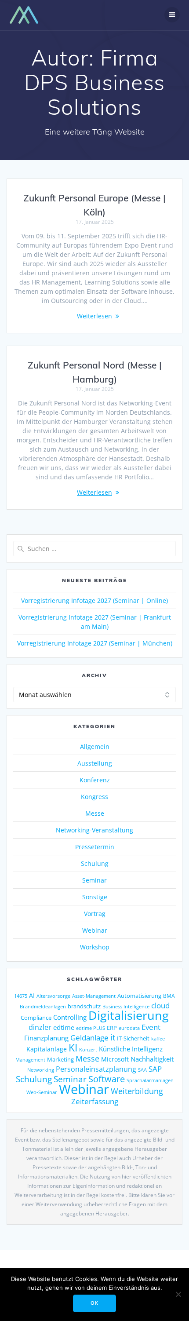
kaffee (158, 1038)
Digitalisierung (128, 1015)
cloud (160, 1005)
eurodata (129, 1028)
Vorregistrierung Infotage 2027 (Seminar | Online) (94, 600)
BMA (169, 996)
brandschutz (84, 1006)
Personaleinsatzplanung (96, 1069)
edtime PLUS (90, 1028)
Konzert (88, 1049)
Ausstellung (94, 763)
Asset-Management (94, 996)
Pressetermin (94, 847)
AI (32, 995)
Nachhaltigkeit (152, 1059)
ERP (112, 1028)
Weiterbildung (137, 1090)
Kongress (94, 796)
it (112, 1037)
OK (94, 1303)
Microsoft (115, 1059)
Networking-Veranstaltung (94, 830)
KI (73, 1048)
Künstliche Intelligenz (131, 1048)
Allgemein (94, 746)
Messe (94, 813)
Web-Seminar (41, 1092)
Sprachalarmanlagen (150, 1080)
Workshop (94, 947)
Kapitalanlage (46, 1049)
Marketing (60, 1059)
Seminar (94, 880)
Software (106, 1079)
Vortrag (94, 913)
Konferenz (95, 780)
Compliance (36, 1018)
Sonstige (94, 897)
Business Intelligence (125, 1006)
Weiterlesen (94, 316)
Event (151, 1027)
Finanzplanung (46, 1037)
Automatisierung (139, 996)
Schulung (95, 863)
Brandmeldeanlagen (43, 1006)
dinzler (40, 1027)
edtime (63, 1027)
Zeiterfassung (94, 1101)
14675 (20, 996)
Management (30, 1059)
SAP (155, 1069)
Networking (40, 1069)
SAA (142, 1069)
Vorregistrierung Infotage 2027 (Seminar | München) (94, 643)
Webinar (94, 930)
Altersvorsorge (53, 996)
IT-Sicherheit (133, 1038)
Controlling (70, 1017)
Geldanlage (89, 1038)
